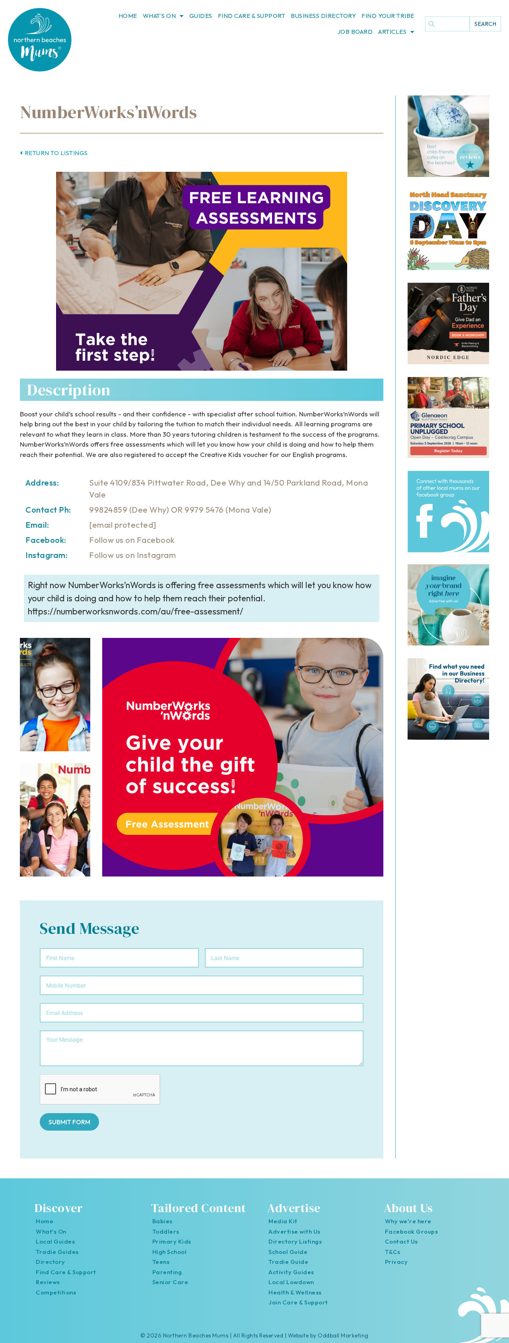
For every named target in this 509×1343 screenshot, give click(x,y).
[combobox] (447, 23)
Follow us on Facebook (132, 540)
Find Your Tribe (387, 15)
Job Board (355, 31)
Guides (200, 15)
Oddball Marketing (343, 1335)
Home (128, 15)
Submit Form (69, 1122)
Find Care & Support (252, 15)
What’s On (159, 15)
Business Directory (323, 15)
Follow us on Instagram (132, 555)
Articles (392, 31)
